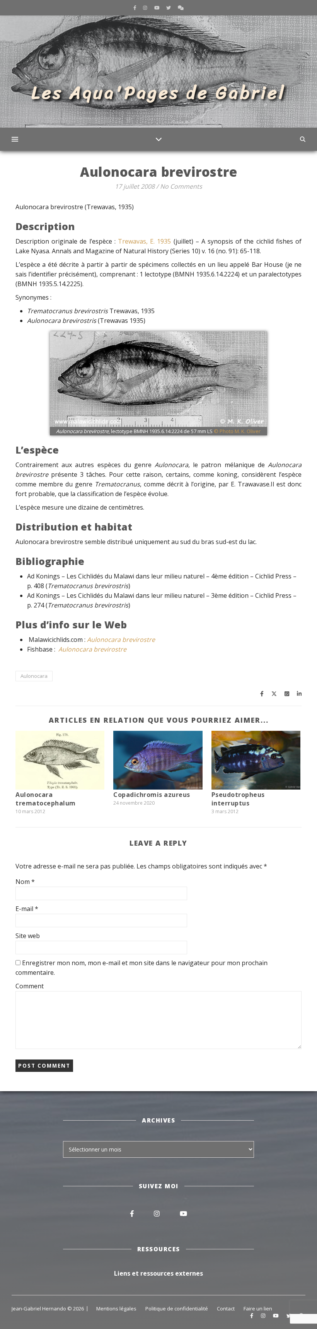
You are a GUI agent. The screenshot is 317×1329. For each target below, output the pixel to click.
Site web (27, 935)
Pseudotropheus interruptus (238, 798)
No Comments (181, 186)
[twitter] (169, 7)
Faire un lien (258, 1308)
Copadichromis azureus (151, 794)
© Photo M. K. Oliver (237, 431)
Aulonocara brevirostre (121, 639)
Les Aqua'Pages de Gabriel (158, 92)
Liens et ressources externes (158, 1273)
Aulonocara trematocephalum (45, 798)
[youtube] (157, 7)
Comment (29, 986)
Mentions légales (116, 1308)
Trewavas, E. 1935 (144, 241)
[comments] (181, 7)
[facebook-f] (135, 7)
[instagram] (145, 7)
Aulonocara (34, 675)
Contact (226, 1308)
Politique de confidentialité (176, 1308)
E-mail (26, 908)
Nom (25, 881)
